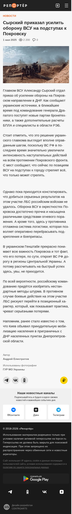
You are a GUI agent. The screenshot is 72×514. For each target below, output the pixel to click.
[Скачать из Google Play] (36, 478)
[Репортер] (15, 5)
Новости (9, 15)
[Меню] (66, 5)
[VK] (44, 492)
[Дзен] (61, 492)
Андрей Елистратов (16, 358)
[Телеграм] (10, 492)
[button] (57, 5)
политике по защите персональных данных (26, 467)
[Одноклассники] (27, 492)
